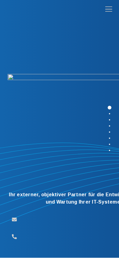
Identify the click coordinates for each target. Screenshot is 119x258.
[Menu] (106, 9)
